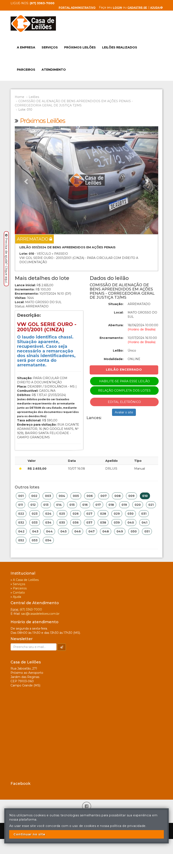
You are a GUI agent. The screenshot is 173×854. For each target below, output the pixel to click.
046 (77, 531)
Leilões (34, 97)
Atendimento (54, 70)
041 (144, 522)
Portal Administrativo (77, 7)
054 (48, 540)
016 (85, 505)
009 (131, 496)
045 (63, 531)
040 (130, 522)
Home (19, 97)
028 (103, 514)
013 (46, 505)
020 (138, 505)
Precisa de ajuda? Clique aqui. (6, 260)
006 (89, 496)
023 (35, 514)
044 (49, 531)
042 (21, 531)
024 (48, 514)
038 (103, 522)
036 (76, 522)
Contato (19, 592)
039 (117, 522)
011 (20, 505)
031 (143, 514)
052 (21, 540)
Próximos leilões (80, 47)
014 (59, 505)
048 (105, 531)
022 (21, 514)
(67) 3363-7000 (31, 609)
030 (130, 514)
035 (62, 522)
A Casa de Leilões (26, 580)
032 (21, 522)
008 (117, 496)
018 (111, 505)
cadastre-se (137, 7)
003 (48, 496)
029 (117, 514)
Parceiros (26, 70)
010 (145, 496)
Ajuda (155, 7)
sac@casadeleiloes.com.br (40, 614)
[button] (25, 180)
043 (35, 531)
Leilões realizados (119, 47)
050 (134, 531)
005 (76, 496)
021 (151, 505)
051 (147, 531)
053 (35, 540)
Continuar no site (29, 834)
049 (119, 531)
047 (91, 531)
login (117, 7)
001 (21, 496)
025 (62, 514)
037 (89, 522)
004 (62, 496)
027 (89, 514)
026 (76, 514)
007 (103, 496)
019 (124, 505)
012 (33, 505)
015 (72, 505)
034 (48, 522)
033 (35, 522)
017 (98, 505)
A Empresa (26, 47)
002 (34, 496)
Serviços (50, 47)
